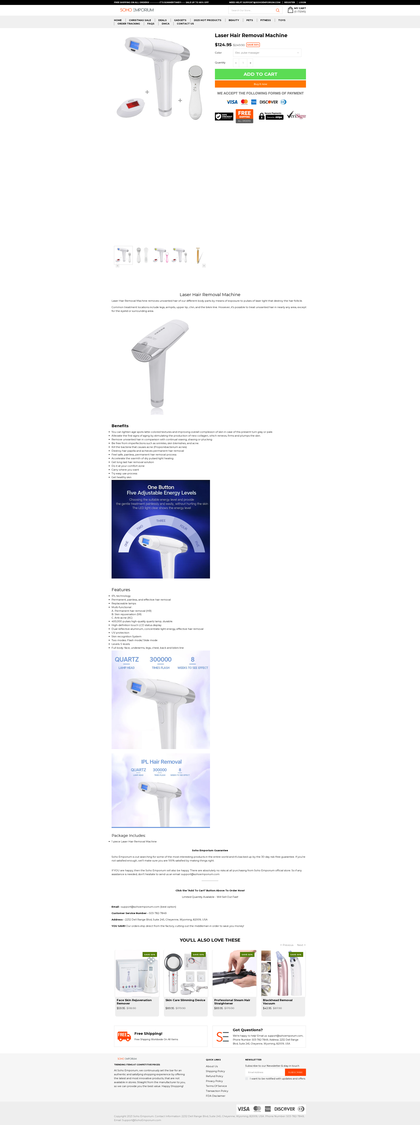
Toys (281, 20)
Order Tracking (128, 23)
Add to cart (260, 74)
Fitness (265, 20)
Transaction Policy (217, 1090)
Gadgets (180, 20)
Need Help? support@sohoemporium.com (254, 2)
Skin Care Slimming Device (185, 1000)
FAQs (150, 23)
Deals (162, 20)
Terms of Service (216, 1086)
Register (289, 2)
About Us (212, 1066)
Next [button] (204, 266)
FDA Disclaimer (215, 1095)
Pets (249, 20)
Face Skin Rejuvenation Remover (134, 1001)
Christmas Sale (140, 20)
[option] (123, 255)
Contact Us (185, 23)
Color (218, 52)
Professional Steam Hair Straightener (232, 1001)
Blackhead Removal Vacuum (278, 1001)
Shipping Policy (215, 1071)
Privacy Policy (214, 1081)
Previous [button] (117, 266)
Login (302, 2)
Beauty (234, 20)
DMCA (165, 23)
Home (118, 20)
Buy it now (260, 84)
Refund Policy (214, 1076)
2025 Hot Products (207, 20)
